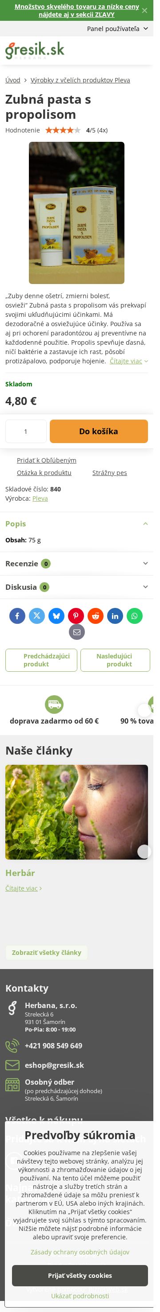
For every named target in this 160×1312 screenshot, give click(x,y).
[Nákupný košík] (121, 50)
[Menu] (142, 50)
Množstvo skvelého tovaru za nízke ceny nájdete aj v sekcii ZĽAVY (77, 10)
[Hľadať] (100, 50)
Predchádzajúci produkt (47, 660)
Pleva (40, 498)
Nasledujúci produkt (114, 660)
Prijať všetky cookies (80, 1275)
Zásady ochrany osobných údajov (80, 1252)
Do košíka (98, 431)
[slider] (63, 130)
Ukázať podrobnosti (80, 1296)
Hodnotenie (22, 130)
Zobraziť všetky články (46, 952)
